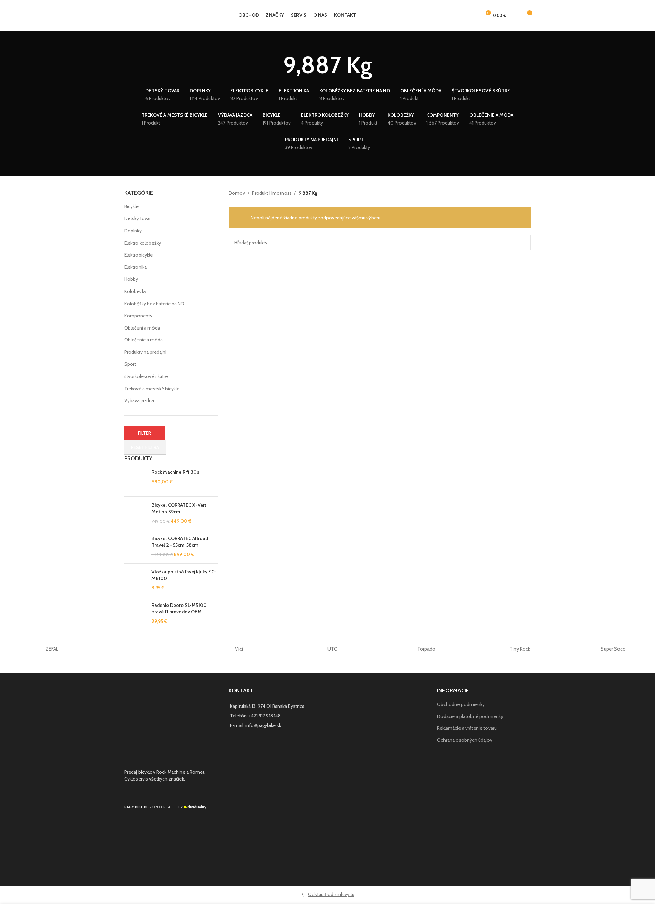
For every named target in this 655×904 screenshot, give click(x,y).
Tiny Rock (520, 649)
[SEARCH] (523, 242)
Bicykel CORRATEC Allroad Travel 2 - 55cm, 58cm (179, 541)
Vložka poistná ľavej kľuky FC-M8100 (183, 575)
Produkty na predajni (145, 352)
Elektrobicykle (138, 255)
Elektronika (135, 267)
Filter (144, 433)
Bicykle (131, 206)
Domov (237, 193)
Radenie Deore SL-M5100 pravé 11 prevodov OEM (179, 608)
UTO (333, 649)
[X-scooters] (145, 648)
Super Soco (613, 649)
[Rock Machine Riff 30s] (135, 480)
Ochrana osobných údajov (464, 740)
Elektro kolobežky (142, 243)
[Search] (514, 15)
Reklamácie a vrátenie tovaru (467, 728)
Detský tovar (137, 218)
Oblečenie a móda (143, 340)
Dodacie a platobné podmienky (470, 716)
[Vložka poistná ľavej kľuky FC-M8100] (135, 580)
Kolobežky (135, 291)
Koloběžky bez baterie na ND (154, 304)
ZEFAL (52, 649)
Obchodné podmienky (461, 704)
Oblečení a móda (142, 328)
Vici (239, 649)
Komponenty (138, 315)
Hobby (131, 279)
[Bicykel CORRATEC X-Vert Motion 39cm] (135, 513)
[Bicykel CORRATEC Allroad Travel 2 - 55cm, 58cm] (135, 546)
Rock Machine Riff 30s (175, 472)
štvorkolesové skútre (146, 376)
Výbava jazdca (139, 400)
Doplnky (133, 231)
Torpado (426, 649)
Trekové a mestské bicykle (151, 388)
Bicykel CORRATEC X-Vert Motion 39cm (178, 508)
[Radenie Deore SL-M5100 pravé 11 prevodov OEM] (135, 613)
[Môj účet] (473, 15)
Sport (130, 364)
